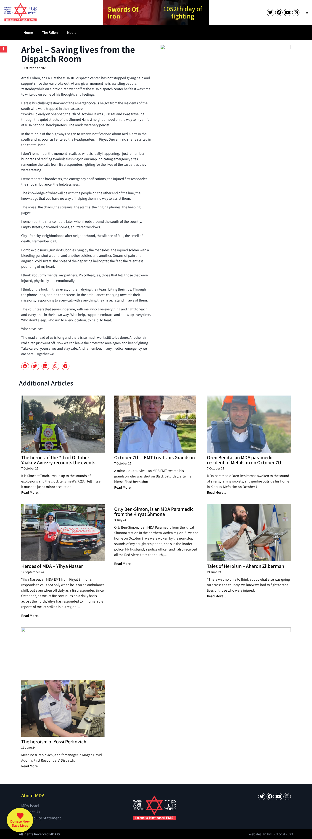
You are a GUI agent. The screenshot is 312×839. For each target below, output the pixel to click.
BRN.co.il (278, 834)
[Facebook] (279, 12)
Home (28, 32)
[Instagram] (295, 12)
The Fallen (50, 32)
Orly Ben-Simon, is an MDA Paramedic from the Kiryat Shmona (153, 511)
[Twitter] (270, 12)
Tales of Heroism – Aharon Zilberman (245, 566)
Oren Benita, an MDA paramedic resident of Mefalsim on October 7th (245, 460)
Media (71, 32)
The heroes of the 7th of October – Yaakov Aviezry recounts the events (58, 460)
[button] (3, 49)
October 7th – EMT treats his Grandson (154, 457)
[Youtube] (287, 12)
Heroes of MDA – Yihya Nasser (52, 566)
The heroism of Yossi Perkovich (53, 741)
